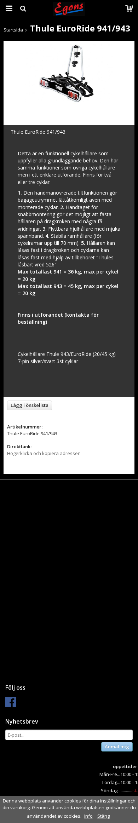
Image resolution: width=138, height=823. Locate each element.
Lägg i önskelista (29, 405)
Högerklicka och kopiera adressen (44, 453)
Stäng (103, 816)
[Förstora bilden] (69, 73)
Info (88, 816)
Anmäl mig (117, 746)
